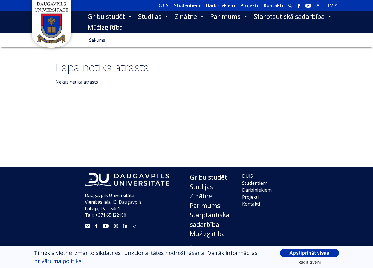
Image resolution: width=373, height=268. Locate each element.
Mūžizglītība (105, 27)
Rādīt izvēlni (309, 262)
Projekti (249, 5)
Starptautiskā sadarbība (289, 16)
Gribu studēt (106, 16)
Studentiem (187, 5)
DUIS (162, 5)
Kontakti (273, 5)
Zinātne (186, 16)
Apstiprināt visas (309, 253)
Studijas (149, 16)
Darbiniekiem (220, 5)
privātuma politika (58, 261)
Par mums (225, 16)
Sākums (97, 40)
